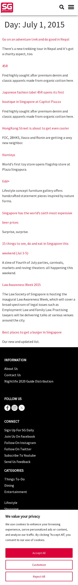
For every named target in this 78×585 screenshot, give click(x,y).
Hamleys (8, 155)
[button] (71, 7)
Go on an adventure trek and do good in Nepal (35, 39)
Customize (39, 565)
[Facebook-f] (7, 408)
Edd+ (6, 181)
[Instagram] (14, 408)
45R (5, 66)
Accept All (39, 553)
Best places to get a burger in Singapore (32, 332)
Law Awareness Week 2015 (21, 284)
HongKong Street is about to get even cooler (35, 128)
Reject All (39, 576)
